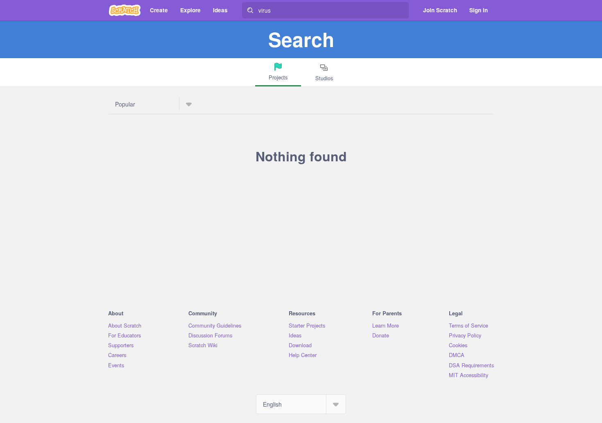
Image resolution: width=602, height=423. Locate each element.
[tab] (278, 72)
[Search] (250, 10)
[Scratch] (124, 10)
